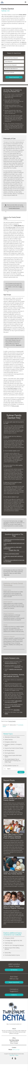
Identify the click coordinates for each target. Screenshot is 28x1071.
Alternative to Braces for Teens (12, 737)
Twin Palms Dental (12, 388)
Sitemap (16, 1055)
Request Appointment (14, 982)
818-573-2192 (12, 227)
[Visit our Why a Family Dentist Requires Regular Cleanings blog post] (14, 904)
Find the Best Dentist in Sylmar (12, 955)
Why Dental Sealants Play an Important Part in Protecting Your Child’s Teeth (13, 761)
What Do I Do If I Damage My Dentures (14, 945)
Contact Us (14, 994)
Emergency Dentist (9, 938)
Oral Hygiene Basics (10, 753)
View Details (17, 709)
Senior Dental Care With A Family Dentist (13, 799)
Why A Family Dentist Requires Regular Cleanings (13, 907)
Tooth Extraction (9, 943)
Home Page (17, 666)
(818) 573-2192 (6, 329)
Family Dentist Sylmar (14, 208)
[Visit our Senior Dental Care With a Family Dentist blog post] (14, 796)
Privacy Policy (12, 1055)
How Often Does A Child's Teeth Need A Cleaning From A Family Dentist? (13, 836)
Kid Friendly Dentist (9, 750)
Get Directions (14, 969)
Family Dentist (12, 721)
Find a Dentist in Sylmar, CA (11, 765)
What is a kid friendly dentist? (12, 553)
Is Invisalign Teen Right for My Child (13, 940)
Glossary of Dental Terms (11, 663)
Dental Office (8, 952)
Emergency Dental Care (11, 742)
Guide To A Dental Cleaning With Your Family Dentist (13, 873)
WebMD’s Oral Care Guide (15, 669)
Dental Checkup (9, 739)
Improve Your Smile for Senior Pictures (14, 748)
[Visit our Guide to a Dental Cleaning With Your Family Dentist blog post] (14, 870)
